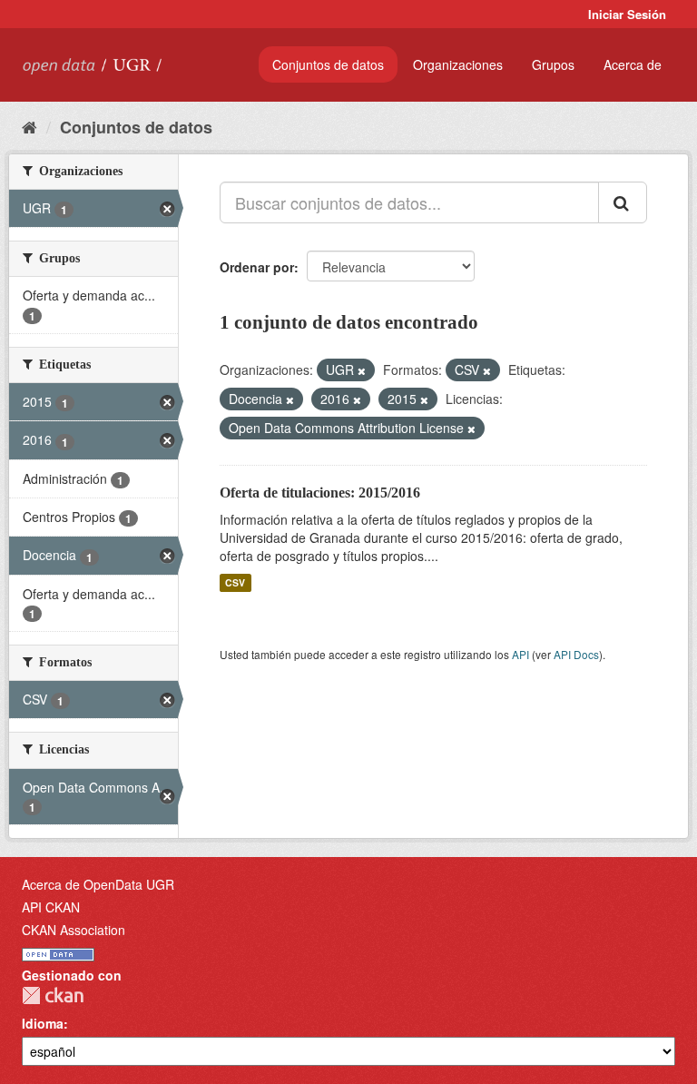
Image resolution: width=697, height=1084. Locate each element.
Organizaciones (458, 64)
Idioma (43, 1023)
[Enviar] (622, 202)
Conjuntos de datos (328, 64)
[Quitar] (362, 370)
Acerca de (633, 64)
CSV (235, 582)
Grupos (553, 64)
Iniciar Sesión (627, 14)
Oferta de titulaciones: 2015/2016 (320, 492)
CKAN (52, 995)
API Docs (576, 654)
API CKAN (51, 907)
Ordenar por (257, 267)
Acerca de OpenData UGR (98, 884)
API (520, 654)
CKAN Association (73, 930)
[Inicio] (29, 126)
